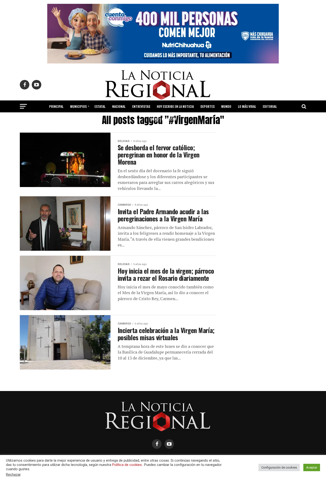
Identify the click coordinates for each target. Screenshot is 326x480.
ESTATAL (100, 106)
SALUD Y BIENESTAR (163, 118)
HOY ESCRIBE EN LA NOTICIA (175, 106)
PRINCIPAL (56, 106)
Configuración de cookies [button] (279, 467)
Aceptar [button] (311, 467)
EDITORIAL (270, 106)
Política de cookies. (127, 465)
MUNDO (226, 106)
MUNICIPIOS (78, 106)
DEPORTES (207, 106)
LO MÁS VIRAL (247, 106)
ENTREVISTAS (141, 106)
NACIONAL (119, 106)
